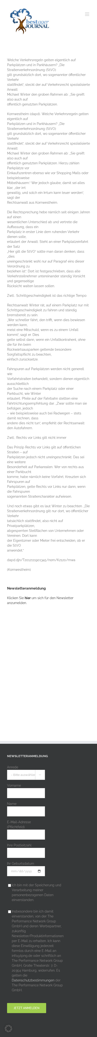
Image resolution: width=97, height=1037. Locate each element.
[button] (8, 1028)
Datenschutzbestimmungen (33, 980)
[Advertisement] (48, 664)
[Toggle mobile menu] (87, 14)
